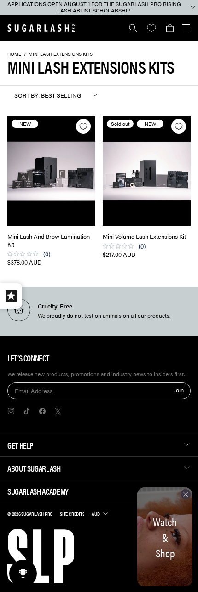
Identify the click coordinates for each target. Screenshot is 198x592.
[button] (170, 28)
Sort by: (27, 95)
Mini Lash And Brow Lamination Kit (48, 241)
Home (14, 54)
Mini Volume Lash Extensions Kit (144, 237)
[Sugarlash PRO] (41, 28)
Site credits (72, 513)
